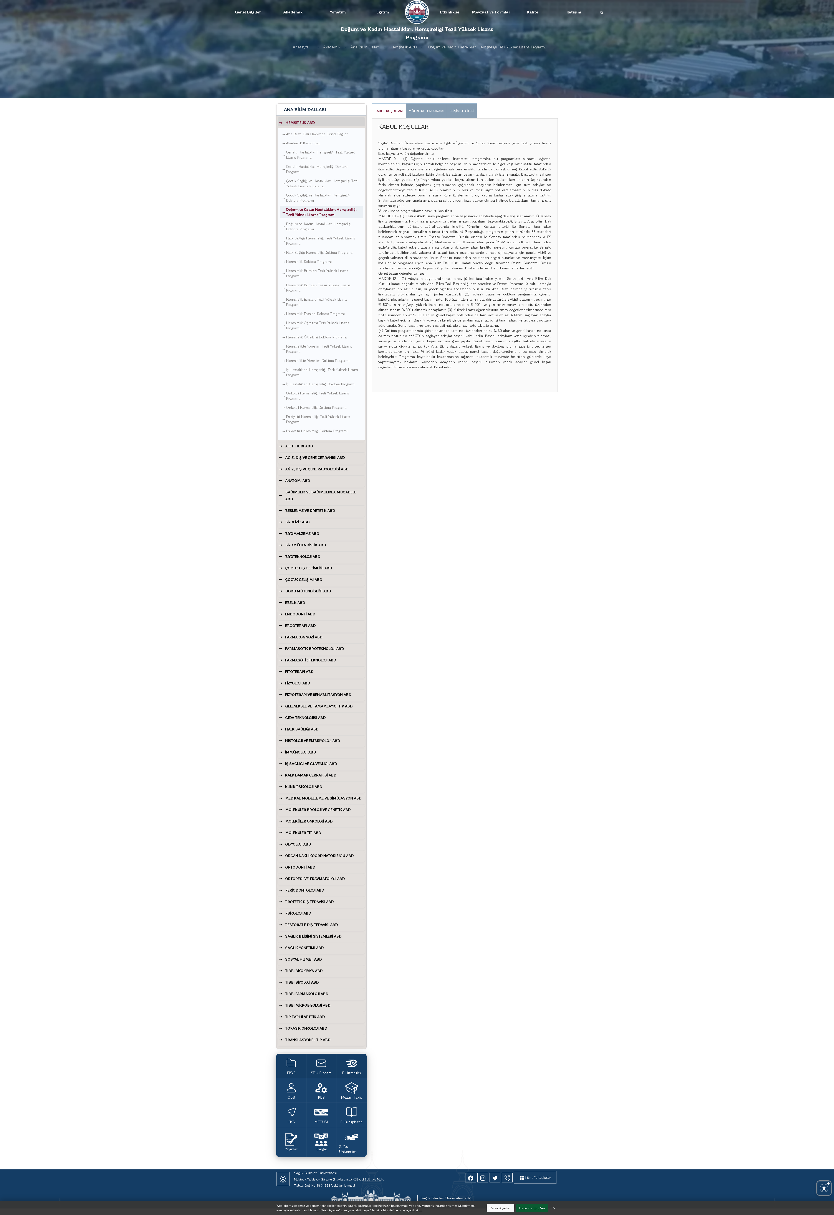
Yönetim (338, 12)
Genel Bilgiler (248, 12)
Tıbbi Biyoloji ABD (302, 982)
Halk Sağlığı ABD (302, 729)
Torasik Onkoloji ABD (306, 1028)
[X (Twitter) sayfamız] (495, 1177)
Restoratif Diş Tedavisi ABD (311, 925)
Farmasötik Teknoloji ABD (310, 660)
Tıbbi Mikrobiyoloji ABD (308, 1005)
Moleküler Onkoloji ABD (309, 821)
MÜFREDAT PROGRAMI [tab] (426, 111)
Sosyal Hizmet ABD (303, 959)
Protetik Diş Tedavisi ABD (309, 902)
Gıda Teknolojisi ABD (305, 717)
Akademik (293, 12)
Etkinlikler (450, 12)
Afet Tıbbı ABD (299, 446)
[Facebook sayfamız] (470, 1177)
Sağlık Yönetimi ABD (304, 948)
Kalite (532, 12)
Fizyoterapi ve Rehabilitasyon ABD (318, 694)
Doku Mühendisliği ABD (308, 591)
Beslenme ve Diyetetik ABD (310, 510)
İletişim (574, 12)
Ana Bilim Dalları (364, 47)
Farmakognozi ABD (304, 637)
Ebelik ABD (295, 602)
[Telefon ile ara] (507, 1177)
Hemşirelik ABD (403, 47)
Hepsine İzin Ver (532, 1208)
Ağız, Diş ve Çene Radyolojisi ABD (317, 469)
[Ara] (602, 12)
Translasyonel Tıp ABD (308, 1040)
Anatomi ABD (297, 480)
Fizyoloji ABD (297, 683)
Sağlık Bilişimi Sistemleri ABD (313, 936)
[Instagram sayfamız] (482, 1177)
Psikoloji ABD (298, 913)
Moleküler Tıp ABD (303, 833)
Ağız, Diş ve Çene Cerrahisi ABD (315, 457)
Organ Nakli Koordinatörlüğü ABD (319, 856)
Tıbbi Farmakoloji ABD (306, 994)
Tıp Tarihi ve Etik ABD (305, 1017)
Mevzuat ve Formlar (491, 12)
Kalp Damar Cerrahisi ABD (310, 775)
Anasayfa (301, 47)
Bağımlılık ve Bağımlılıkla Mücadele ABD (320, 495)
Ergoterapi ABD (300, 625)
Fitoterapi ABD (299, 671)
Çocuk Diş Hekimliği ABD (308, 568)
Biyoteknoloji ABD (302, 556)
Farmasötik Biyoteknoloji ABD (314, 648)
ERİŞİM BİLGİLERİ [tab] (462, 111)
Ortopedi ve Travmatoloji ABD (315, 879)
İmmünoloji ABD (300, 752)
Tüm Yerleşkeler (538, 1177)
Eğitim (382, 12)
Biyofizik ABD (297, 522)
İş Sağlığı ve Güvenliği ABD (311, 764)
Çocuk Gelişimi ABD (303, 579)
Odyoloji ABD (298, 844)
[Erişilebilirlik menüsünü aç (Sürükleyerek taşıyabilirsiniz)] (824, 1188)
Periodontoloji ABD (304, 890)
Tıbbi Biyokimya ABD (304, 971)
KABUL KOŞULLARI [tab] (389, 111)
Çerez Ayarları (500, 1208)
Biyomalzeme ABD (302, 533)
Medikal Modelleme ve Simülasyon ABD (323, 798)
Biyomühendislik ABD (305, 545)
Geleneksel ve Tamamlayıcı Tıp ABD (319, 706)
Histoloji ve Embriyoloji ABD (312, 741)
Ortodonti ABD (300, 867)
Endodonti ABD (300, 614)
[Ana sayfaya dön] (417, 11)
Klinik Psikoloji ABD (303, 787)
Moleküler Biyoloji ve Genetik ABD (318, 810)
